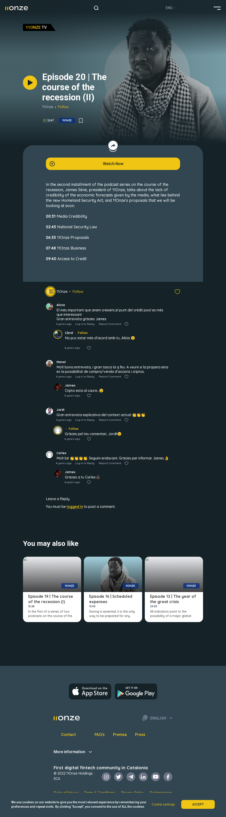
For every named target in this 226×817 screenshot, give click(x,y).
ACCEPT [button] (198, 804)
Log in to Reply (84, 324)
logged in (75, 506)
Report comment (110, 324)
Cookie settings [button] (163, 804)
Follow (63, 107)
